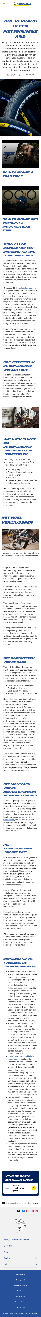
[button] (20, 1188)
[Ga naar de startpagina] (22, 4)
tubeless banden (28, 288)
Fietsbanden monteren (17, 1203)
